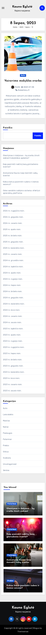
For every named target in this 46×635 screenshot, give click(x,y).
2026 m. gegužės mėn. (13, 217)
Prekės (6, 445)
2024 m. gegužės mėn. (13, 297)
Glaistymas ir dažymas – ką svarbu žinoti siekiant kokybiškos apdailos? (20, 511)
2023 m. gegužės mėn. (13, 366)
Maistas (6, 421)
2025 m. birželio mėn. (12, 235)
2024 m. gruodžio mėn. (13, 260)
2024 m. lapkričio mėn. (13, 266)
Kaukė (17, 87)
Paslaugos (7, 433)
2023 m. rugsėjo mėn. (13, 341)
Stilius (6, 452)
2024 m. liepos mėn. (12, 285)
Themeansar (22, 631)
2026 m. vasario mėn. (12, 223)
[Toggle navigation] (3, 8)
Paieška (8, 128)
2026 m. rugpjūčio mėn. (14, 211)
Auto (23, 75)
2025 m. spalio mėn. (12, 229)
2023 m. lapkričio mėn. (13, 329)
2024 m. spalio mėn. (12, 273)
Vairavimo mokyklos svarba (23, 80)
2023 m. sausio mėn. (12, 391)
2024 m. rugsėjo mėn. (13, 279)
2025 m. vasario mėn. (12, 254)
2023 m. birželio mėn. (12, 360)
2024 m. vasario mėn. (12, 316)
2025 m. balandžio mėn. (13, 248)
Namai (6, 427)
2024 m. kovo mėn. (11, 310)
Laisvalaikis (8, 414)
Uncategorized (10, 464)
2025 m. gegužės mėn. (13, 242)
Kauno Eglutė (22, 6)
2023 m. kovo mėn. (11, 378)
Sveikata (7, 458)
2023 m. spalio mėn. (12, 335)
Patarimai (7, 439)
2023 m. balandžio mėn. (13, 372)
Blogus (36, 628)
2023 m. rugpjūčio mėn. (13, 347)
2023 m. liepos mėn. (12, 353)
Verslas (6, 470)
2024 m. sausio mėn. (12, 322)
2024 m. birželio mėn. (12, 291)
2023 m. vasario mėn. (12, 384)
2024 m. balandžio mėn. (14, 304)
